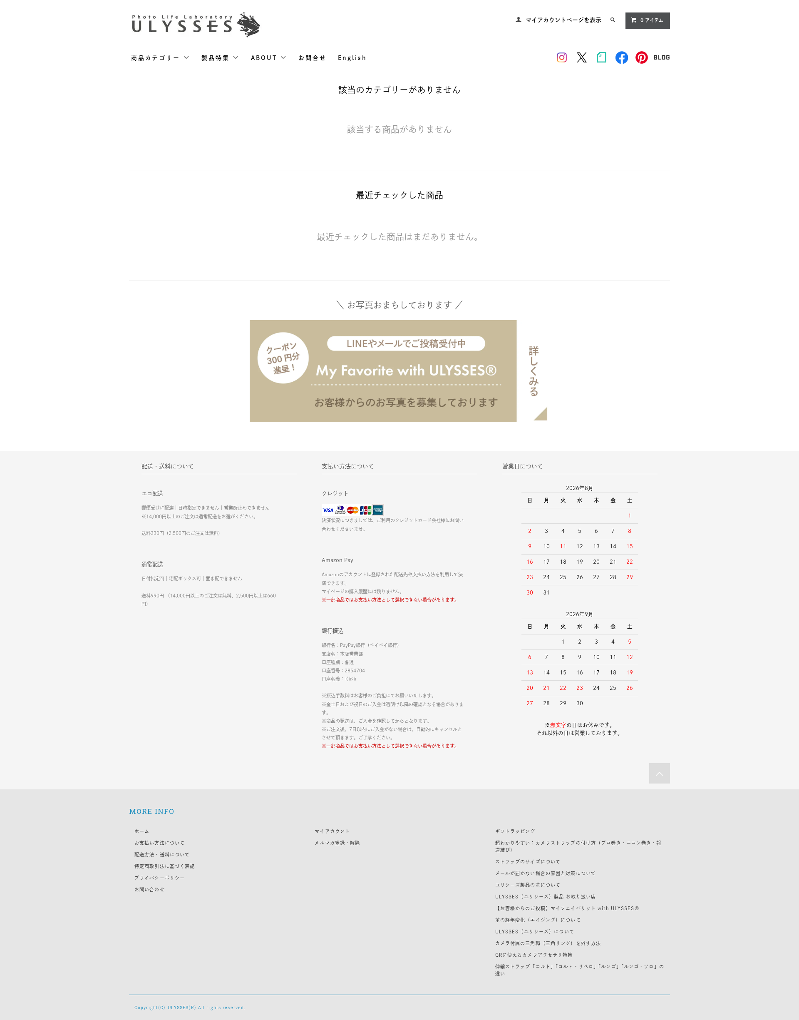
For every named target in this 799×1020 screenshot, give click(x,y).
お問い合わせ (149, 889)
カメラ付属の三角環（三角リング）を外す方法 (548, 943)
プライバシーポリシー (159, 878)
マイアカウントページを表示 (563, 20)
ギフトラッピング (515, 831)
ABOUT (265, 58)
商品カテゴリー (157, 58)
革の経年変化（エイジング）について (538, 920)
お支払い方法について (159, 843)
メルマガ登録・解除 (337, 843)
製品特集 (217, 58)
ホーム (141, 831)
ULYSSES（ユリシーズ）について (534, 931)
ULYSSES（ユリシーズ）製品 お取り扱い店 (545, 896)
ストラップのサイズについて (528, 861)
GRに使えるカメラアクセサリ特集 (534, 955)
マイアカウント (332, 831)
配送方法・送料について (162, 854)
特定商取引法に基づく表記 (164, 866)
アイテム (651, 20)
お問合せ (312, 58)
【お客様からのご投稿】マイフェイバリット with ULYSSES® (567, 908)
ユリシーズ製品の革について (528, 885)
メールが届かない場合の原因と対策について (545, 873)
